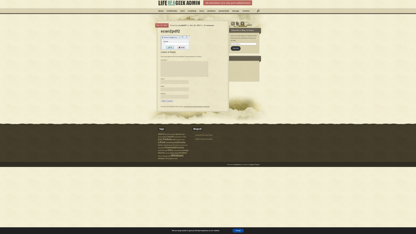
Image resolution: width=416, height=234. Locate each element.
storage (185, 150)
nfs (171, 145)
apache (178, 134)
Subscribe (236, 48)
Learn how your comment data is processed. (197, 106)
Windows (211, 11)
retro (166, 150)
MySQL (160, 145)
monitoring (170, 142)
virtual (176, 153)
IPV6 (183, 139)
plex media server (183, 145)
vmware (165, 156)
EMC (160, 139)
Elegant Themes (254, 164)
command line (179, 137)
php (177, 145)
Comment (164, 60)
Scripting (192, 11)
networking (166, 145)
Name (163, 79)
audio (183, 134)
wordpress (171, 158)
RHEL (170, 150)
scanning (179, 150)
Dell (184, 137)
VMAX (160, 156)
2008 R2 (161, 134)
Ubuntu (161, 153)
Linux (201, 11)
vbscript (167, 153)
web (169, 156)
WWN (175, 158)
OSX (173, 145)
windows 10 (162, 158)
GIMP (174, 140)
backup (160, 137)
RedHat (180, 147)
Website (163, 93)
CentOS (170, 137)
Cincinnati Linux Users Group (203, 135)
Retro (182, 11)
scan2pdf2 (170, 31)
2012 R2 (167, 134)
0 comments (209, 25)
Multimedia (172, 11)
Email (163, 86)
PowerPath (161, 148)
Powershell (224, 11)
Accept (238, 231)
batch (164, 137)
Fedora (167, 139)
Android (172, 134)
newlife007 (182, 25)
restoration (161, 150)
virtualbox (183, 153)
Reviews (246, 11)
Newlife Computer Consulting (203, 139)
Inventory (178, 139)
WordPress (238, 164)
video (172, 153)
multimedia (179, 142)
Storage (235, 11)
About (160, 11)
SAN (175, 150)
